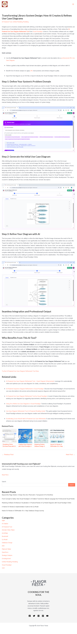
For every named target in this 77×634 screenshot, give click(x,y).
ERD (3, 546)
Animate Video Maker (8, 530)
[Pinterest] (43, 616)
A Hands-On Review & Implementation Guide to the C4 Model (20, 507)
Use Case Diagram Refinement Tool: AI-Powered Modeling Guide (25, 411)
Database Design (7, 543)
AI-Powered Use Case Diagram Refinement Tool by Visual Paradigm (26, 396)
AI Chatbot (5, 524)
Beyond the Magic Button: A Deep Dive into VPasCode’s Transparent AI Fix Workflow (27, 495)
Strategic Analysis (7, 555)
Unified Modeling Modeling (21, 22)
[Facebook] (30, 616)
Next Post (70, 454)
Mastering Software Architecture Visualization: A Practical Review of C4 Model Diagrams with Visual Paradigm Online (36, 503)
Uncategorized (6, 558)
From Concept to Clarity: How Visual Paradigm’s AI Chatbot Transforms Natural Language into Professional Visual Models (38, 499)
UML (31, 71)
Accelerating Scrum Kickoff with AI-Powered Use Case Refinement (26, 419)
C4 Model (4, 539)
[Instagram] (38, 616)
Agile (3, 520)
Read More (5, 475)
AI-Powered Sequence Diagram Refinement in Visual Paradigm (25, 389)
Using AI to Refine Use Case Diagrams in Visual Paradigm (23, 404)
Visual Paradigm (38, 31)
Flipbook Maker (6, 549)
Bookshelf (5, 536)
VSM (3, 568)
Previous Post (8, 454)
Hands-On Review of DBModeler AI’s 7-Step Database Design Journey (23, 511)
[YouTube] (47, 616)
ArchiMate (5, 533)
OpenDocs (5, 552)
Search (4, 481)
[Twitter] (34, 616)
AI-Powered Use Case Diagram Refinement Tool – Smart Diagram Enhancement (30, 381)
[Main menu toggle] (73, 4)
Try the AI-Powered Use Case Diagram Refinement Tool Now (20, 371)
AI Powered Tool (7, 22)
